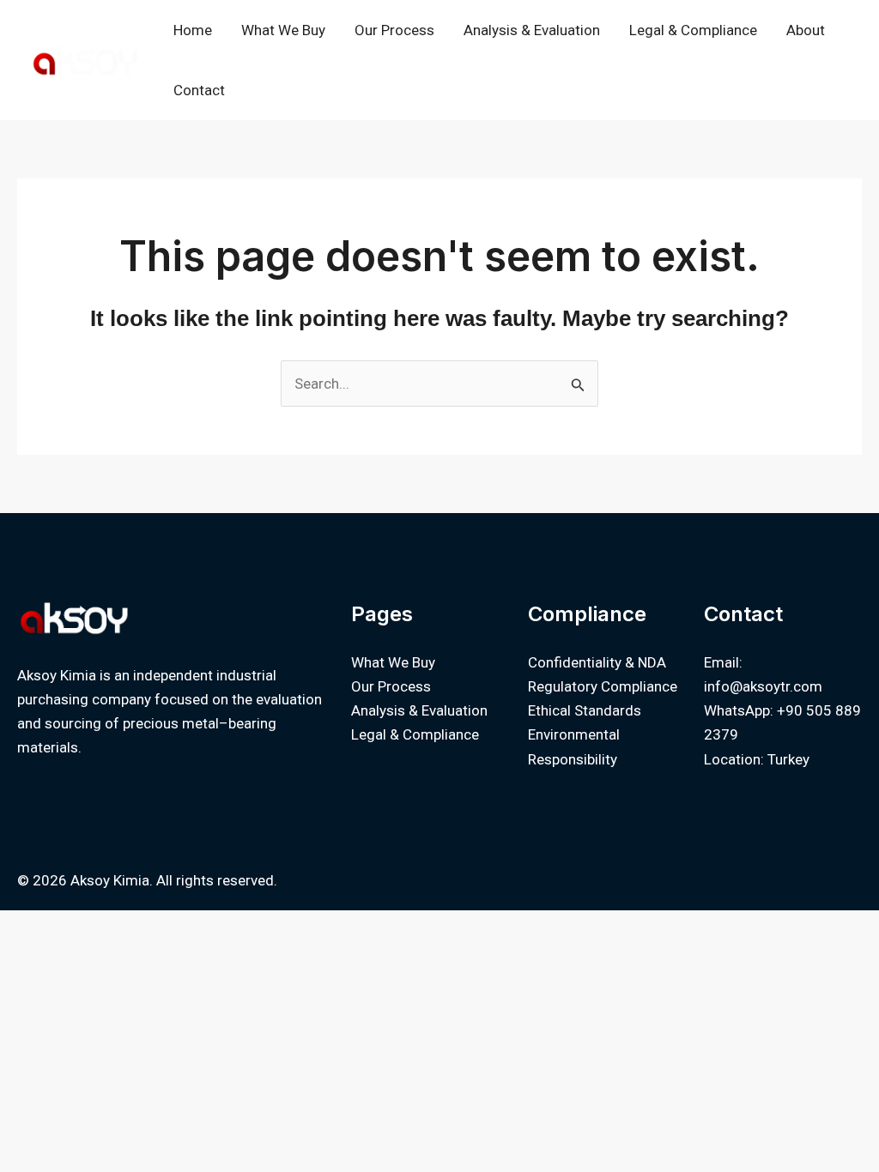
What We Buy (283, 30)
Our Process (394, 30)
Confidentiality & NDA (597, 662)
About (805, 30)
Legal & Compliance (693, 30)
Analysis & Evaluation (532, 30)
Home (192, 30)
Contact (199, 90)
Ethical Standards (584, 710)
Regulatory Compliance (602, 686)
